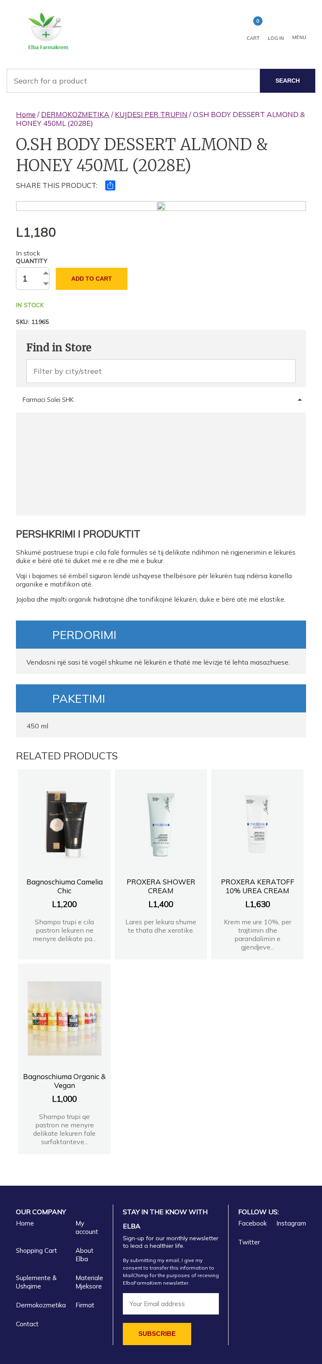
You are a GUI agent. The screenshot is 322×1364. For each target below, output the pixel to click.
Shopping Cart (36, 1250)
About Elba (84, 1255)
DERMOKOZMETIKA (75, 114)
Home (26, 114)
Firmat (84, 1305)
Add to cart (91, 278)
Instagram (291, 1223)
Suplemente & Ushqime (36, 1282)
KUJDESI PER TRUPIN (151, 114)
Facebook (252, 1223)
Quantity (31, 261)
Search (287, 80)
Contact (27, 1324)
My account (86, 1227)
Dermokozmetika (41, 1305)
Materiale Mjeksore (89, 1282)
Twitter (249, 1242)
